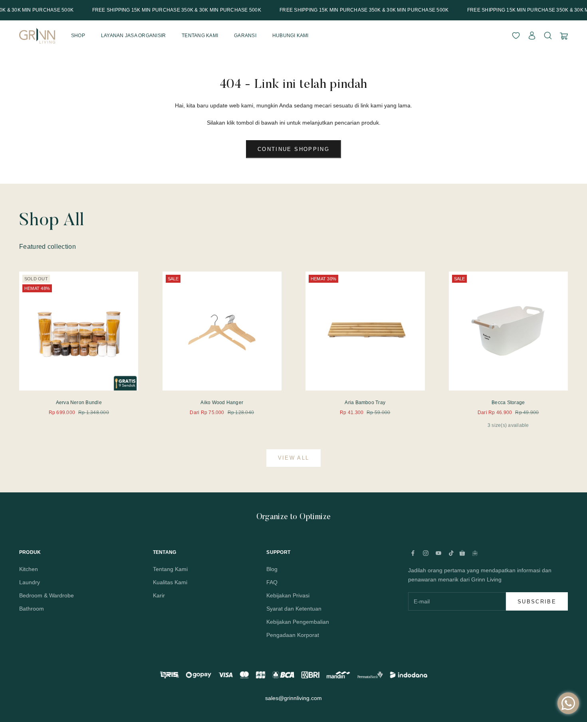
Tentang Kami (170, 569)
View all (293, 458)
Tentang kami (200, 35)
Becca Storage (508, 402)
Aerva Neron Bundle (79, 402)
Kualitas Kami (170, 582)
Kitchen (28, 569)
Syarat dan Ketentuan (293, 608)
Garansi (245, 35)
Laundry (29, 582)
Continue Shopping (293, 149)
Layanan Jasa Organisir (133, 35)
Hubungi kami (290, 35)
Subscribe (537, 602)
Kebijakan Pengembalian (297, 622)
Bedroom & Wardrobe (46, 595)
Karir (159, 595)
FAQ (272, 582)
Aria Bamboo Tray (365, 402)
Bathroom (31, 608)
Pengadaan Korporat (292, 635)
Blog (272, 569)
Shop (78, 35)
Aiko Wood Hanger (221, 402)
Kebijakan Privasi (287, 595)
